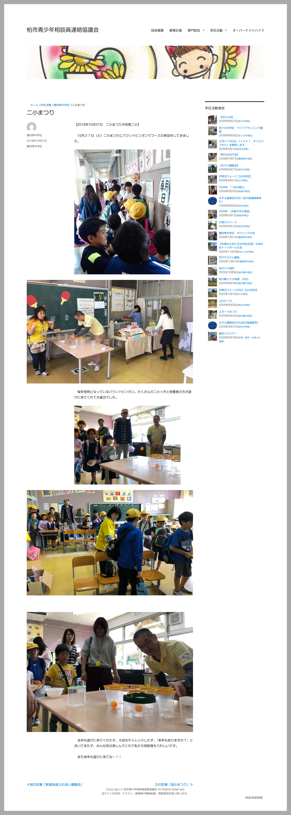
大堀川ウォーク (228, 222)
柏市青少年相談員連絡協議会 (63, 29)
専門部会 (193, 30)
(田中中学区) (244, 169)
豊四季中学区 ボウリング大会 (237, 233)
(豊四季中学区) (245, 159)
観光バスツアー (228, 333)
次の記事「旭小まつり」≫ (174, 784)
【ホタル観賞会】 (229, 165)
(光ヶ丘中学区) (245, 135)
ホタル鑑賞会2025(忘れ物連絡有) (238, 322)
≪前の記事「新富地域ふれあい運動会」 (55, 784)
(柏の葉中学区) (245, 272)
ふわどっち (225, 301)
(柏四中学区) (244, 191)
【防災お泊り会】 (229, 154)
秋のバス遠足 (226, 268)
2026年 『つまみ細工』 (233, 187)
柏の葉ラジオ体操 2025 (233, 279)
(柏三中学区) (244, 121)
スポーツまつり (228, 312)
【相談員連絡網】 (254, 797)
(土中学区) (243, 180)
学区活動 (216, 30)
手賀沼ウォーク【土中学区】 (235, 176)
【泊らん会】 (226, 117)
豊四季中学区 (34, 135)
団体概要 (157, 30)
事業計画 (175, 30)
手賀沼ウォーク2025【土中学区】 (239, 290)
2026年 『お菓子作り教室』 (235, 211)
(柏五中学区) (242, 149)
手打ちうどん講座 (229, 257)
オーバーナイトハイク (248, 30)
